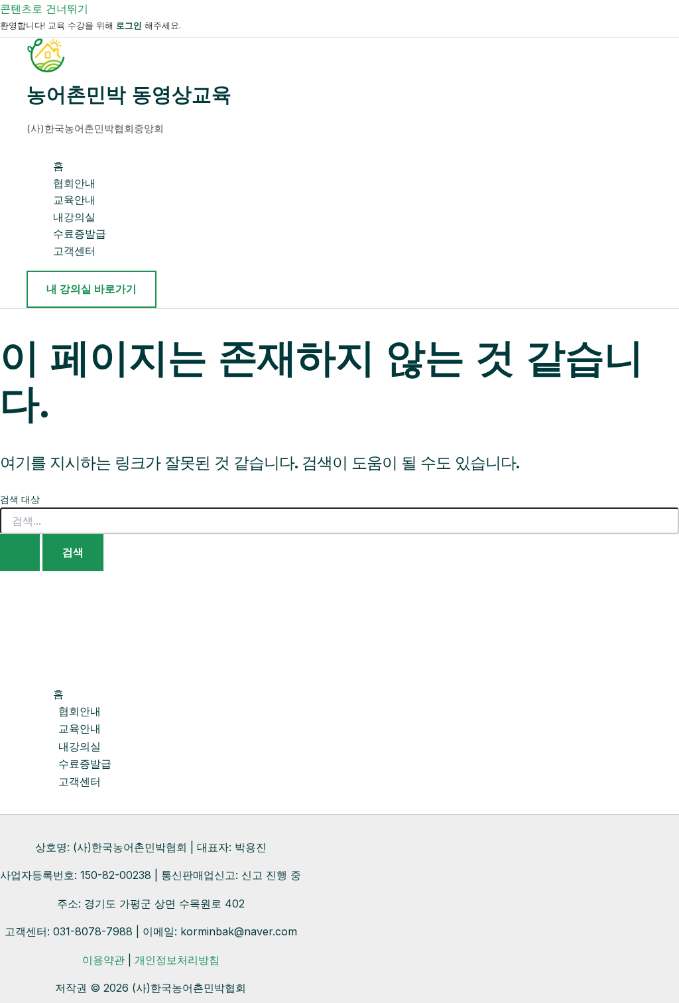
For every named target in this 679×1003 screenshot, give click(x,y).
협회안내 (74, 183)
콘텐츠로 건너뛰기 (44, 8)
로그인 (129, 25)
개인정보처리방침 (177, 960)
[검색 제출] (20, 552)
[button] (91, 289)
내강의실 (74, 217)
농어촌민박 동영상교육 (129, 94)
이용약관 (103, 960)
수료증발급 (79, 233)
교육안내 (74, 199)
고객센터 (74, 250)
